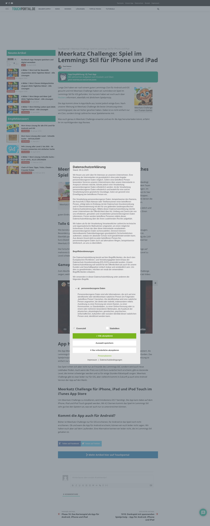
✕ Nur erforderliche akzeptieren (104, 350)
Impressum (92, 360)
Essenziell (81, 328)
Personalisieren (105, 356)
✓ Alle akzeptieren (104, 336)
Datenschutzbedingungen (111, 360)
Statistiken (114, 328)
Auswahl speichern (104, 343)
